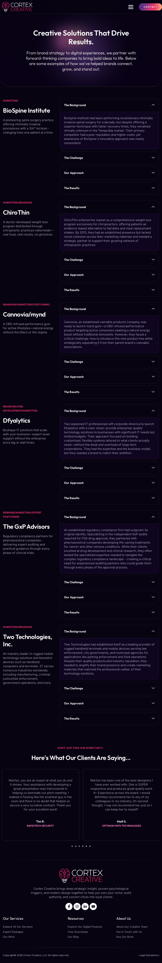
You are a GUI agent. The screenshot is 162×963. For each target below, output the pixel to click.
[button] (131, 7)
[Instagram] (77, 906)
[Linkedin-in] (85, 906)
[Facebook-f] (69, 906)
